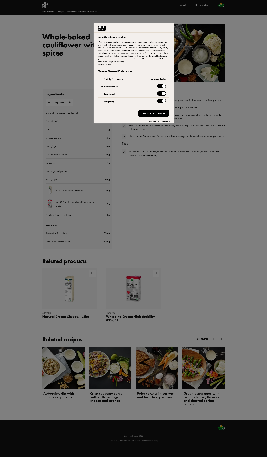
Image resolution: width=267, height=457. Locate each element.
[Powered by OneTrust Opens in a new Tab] (159, 121)
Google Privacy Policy (116, 61)
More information (104, 64)
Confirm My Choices (153, 113)
